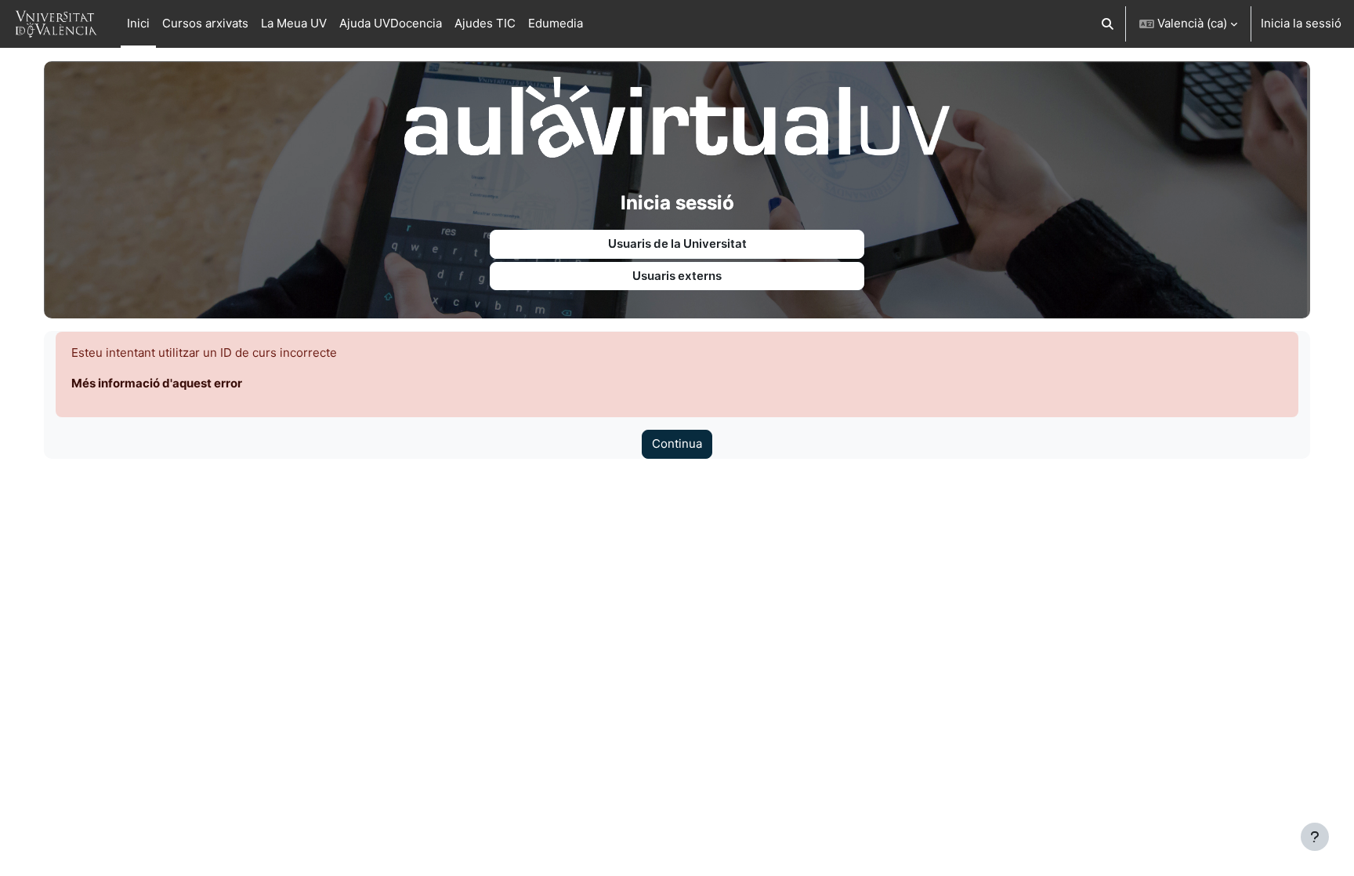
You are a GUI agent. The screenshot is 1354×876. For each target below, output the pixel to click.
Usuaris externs (677, 275)
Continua (677, 443)
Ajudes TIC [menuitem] (485, 23)
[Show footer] (1315, 837)
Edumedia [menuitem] (555, 23)
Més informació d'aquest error (156, 383)
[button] (1108, 24)
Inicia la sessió (1301, 23)
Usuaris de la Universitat (677, 243)
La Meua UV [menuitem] (294, 23)
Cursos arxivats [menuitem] (205, 23)
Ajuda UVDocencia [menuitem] (390, 23)
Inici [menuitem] (138, 23)
